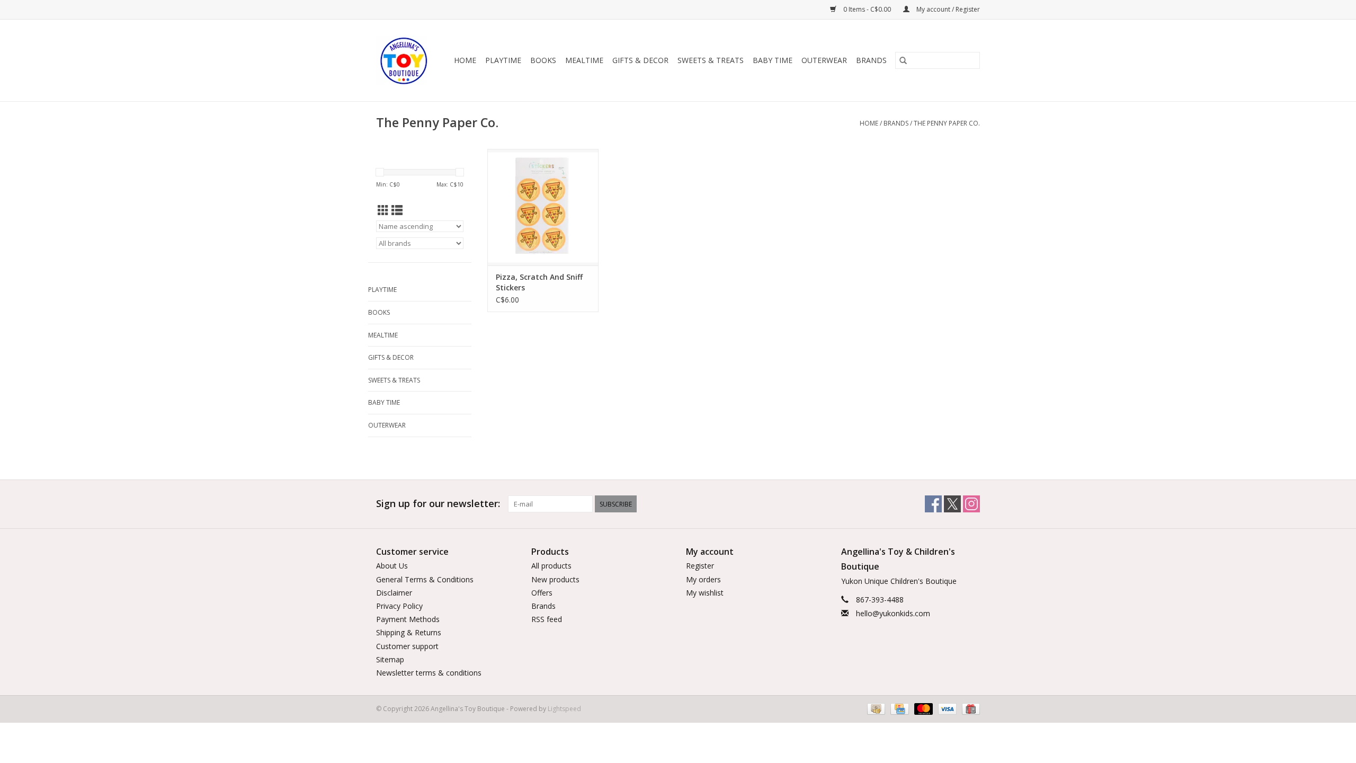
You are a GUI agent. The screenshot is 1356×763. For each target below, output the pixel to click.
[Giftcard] (969, 708)
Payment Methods (408, 619)
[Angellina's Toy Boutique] (404, 60)
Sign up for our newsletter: (438, 503)
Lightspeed (564, 708)
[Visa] (946, 708)
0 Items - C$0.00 (867, 9)
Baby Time (772, 60)
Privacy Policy (399, 606)
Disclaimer (394, 593)
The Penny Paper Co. (947, 123)
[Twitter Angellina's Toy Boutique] (952, 503)
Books (543, 60)
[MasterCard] (922, 708)
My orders (703, 579)
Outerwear (824, 60)
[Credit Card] (898, 708)
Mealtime (584, 60)
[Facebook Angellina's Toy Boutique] (933, 503)
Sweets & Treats (710, 60)
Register (700, 566)
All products (551, 566)
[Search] (903, 60)
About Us (392, 566)
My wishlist (705, 593)
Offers (541, 593)
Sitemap (390, 659)
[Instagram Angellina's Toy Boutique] (971, 503)
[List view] (397, 210)
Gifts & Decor (640, 60)
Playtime (503, 60)
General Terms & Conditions (425, 579)
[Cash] (875, 708)
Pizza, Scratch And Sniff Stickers (539, 282)
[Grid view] (383, 210)
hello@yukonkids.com (893, 613)
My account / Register (947, 9)
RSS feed (546, 619)
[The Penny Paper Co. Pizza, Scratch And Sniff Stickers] (543, 207)
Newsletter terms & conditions (428, 673)
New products (555, 579)
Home (465, 60)
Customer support (407, 646)
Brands (871, 60)
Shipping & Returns (408, 632)
